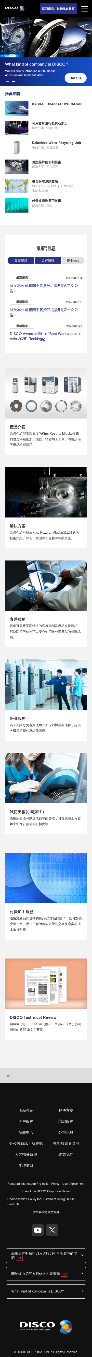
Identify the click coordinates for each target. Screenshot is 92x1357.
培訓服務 (65, 1121)
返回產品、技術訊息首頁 (58, 8)
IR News (73, 260)
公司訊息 (65, 1132)
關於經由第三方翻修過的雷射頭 (35, 1273)
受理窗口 (26, 1165)
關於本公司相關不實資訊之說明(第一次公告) (44, 312)
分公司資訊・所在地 (26, 1143)
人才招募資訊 (26, 1154)
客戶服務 (26, 1121)
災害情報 (47, 260)
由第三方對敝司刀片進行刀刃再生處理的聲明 (44, 1255)
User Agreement (73, 1183)
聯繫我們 (65, 1154)
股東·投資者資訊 (66, 1143)
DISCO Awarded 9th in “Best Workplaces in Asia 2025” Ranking (45, 336)
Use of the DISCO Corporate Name (46, 1191)
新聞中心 (26, 1132)
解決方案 (65, 1110)
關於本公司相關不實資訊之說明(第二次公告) (44, 288)
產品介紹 (26, 1110)
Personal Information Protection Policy (34, 1183)
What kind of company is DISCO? (37, 1291)
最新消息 (20, 260)
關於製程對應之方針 (46, 1212)
